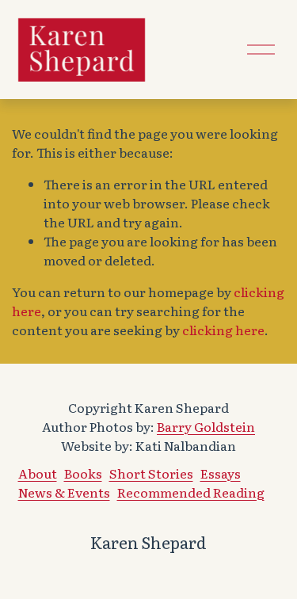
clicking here (223, 329)
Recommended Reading (191, 492)
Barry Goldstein (206, 426)
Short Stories (151, 473)
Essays (220, 473)
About (37, 473)
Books (83, 473)
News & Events (64, 492)
